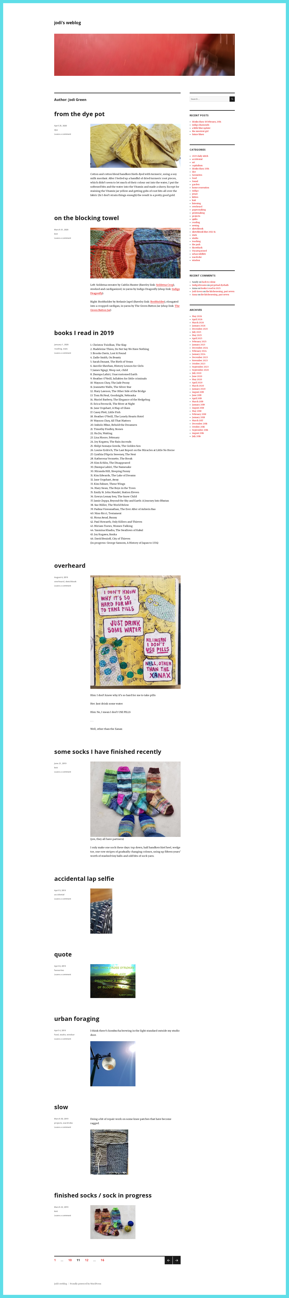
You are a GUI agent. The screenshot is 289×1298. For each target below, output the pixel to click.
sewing (195, 225)
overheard (69, 565)
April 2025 (197, 338)
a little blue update (201, 128)
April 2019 (197, 398)
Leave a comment (62, 134)
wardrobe (68, 1123)
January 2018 (198, 417)
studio (63, 1034)
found (195, 181)
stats (65, 348)
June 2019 (196, 395)
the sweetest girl (200, 131)
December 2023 (200, 357)
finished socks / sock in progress (103, 1195)
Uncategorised (199, 251)
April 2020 (197, 382)
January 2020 (198, 389)
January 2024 (198, 354)
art (193, 162)
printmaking (198, 213)
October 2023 (198, 363)
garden (195, 184)
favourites (59, 970)
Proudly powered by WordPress (85, 1284)
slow (61, 1107)
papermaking (199, 210)
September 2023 (200, 367)
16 (103, 1260)
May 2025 (197, 335)
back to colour (209, 282)
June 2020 (197, 376)
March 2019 (197, 401)
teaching (196, 241)
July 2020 (196, 373)
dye (56, 129)
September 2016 (200, 430)
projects (58, 1123)
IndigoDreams (199, 285)
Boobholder (157, 301)
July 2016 (196, 436)
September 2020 (200, 370)
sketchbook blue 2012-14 (204, 232)
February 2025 (199, 341)
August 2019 (198, 392)
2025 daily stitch (200, 156)
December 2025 (200, 329)
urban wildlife (199, 254)
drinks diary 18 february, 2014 (206, 122)
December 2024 (200, 348)
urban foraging (76, 1018)
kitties (195, 197)
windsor (71, 1034)
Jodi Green (197, 291)
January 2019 (198, 404)
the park (196, 244)
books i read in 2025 (211, 288)
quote (63, 954)
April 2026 (197, 319)
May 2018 (196, 411)
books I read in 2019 (84, 333)
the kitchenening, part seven (220, 291)
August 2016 (198, 433)
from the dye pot (79, 114)
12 (88, 1260)
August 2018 (198, 408)
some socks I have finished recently (107, 751)
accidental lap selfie (84, 878)
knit (56, 233)
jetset (195, 194)
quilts (194, 219)
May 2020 (197, 379)
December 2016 (199, 423)
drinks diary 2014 (200, 168)
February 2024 (199, 351)
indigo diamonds (200, 125)
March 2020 (198, 386)
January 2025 (198, 344)
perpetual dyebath (219, 285)
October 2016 (198, 427)
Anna (194, 294)
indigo (195, 191)
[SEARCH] (232, 99)
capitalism (197, 165)
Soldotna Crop (164, 284)
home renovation (200, 187)
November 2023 (200, 360)
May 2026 (197, 316)
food (56, 1034)
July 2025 (196, 332)
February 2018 (199, 414)
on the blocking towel (86, 218)
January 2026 (198, 325)
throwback (197, 247)
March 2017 (197, 420)
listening (196, 203)
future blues (198, 134)
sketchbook (70, 581)
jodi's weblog (67, 22)
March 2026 (198, 322)
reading (58, 348)
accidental (59, 894)
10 (71, 1260)
